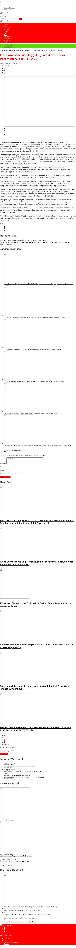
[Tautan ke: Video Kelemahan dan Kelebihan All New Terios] (9, 764)
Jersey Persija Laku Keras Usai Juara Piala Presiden (21, 922)
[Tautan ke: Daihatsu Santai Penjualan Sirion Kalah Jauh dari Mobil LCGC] (18, 775)
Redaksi (6, 944)
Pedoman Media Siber (11, 942)
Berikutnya (7, 744)
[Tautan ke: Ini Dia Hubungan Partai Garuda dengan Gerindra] (16, 856)
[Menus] (0, 3)
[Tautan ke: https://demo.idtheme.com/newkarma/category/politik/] (18, 783)
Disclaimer (7, 940)
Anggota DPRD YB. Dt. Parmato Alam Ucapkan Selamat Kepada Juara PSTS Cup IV (31, 907)
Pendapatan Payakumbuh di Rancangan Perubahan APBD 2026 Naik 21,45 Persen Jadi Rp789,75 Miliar (37, 445)
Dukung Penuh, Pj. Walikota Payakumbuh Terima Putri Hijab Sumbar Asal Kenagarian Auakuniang (36, 242)
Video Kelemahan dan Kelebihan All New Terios (19, 766)
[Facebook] (4, 227)
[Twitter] (4, 229)
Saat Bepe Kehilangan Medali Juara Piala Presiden (20, 918)
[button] (20, 19)
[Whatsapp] (4, 74)
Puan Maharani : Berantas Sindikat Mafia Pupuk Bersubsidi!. (19, 852)
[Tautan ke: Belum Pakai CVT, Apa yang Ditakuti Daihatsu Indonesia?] (9, 769)
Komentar (3, 463)
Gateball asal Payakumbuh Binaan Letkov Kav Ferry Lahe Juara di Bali (27, 914)
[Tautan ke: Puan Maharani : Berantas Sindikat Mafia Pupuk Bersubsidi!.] (15, 850)
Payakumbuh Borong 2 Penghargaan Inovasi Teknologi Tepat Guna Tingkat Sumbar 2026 (33, 414)
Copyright (7, 938)
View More (4, 754)
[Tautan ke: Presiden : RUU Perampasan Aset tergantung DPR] (15, 817)
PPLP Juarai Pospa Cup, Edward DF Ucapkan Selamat (22, 910)
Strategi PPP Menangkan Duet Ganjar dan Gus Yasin (17, 863)
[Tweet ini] (4, 70)
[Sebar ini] (4, 68)
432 (5, 742)
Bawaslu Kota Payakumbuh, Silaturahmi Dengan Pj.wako (23, 240)
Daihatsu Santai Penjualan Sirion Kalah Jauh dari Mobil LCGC (24, 777)
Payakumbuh (4, 65)
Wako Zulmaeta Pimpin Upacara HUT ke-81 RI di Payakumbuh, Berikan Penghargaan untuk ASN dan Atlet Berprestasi (37, 521)
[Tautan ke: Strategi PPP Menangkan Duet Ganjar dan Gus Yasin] (15, 861)
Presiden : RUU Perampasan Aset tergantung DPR (16, 818)
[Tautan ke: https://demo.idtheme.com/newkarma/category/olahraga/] (22, 869)
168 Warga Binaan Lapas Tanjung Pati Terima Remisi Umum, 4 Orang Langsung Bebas (32, 350)
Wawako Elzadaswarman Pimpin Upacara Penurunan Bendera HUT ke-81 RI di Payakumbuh (34, 382)
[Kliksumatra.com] (6, 13)
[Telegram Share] (4, 72)
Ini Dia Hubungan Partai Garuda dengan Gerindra (16, 858)
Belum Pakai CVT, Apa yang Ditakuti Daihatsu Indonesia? (22, 771)
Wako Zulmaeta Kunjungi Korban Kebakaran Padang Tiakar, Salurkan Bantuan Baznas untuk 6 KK (36, 318)
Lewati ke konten (5, 1)
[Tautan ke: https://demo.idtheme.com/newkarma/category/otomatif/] (22, 759)
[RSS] (4, 231)
